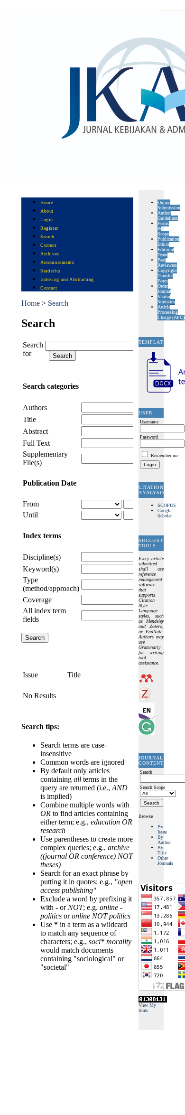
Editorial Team (165, 252)
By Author (164, 839)
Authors (35, 407)
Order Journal (164, 288)
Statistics (50, 270)
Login (46, 219)
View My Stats (147, 1008)
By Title (161, 850)
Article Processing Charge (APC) (171, 312)
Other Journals (165, 860)
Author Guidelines (167, 215)
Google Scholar (164, 513)
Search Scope (152, 787)
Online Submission (168, 205)
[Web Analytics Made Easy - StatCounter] (153, 1000)
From (31, 504)
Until (30, 515)
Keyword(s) (41, 569)
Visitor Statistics (166, 299)
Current (48, 245)
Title (29, 419)
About (47, 211)
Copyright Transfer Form (167, 275)
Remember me (164, 455)
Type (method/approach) (51, 584)
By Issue (162, 829)
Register (49, 228)
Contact (48, 287)
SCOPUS (166, 505)
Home (46, 202)
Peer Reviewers (167, 262)
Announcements (57, 262)
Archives (49, 253)
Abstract (35, 431)
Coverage (37, 600)
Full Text (36, 443)
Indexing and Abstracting (66, 279)
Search (47, 236)
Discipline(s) (42, 557)
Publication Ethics (168, 241)
